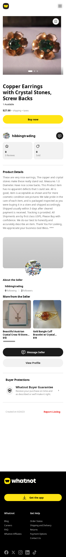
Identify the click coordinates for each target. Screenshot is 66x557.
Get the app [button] (36, 497)
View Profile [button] (33, 363)
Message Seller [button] (36, 352)
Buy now (33, 119)
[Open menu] (60, 6)
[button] (59, 135)
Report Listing (52, 411)
